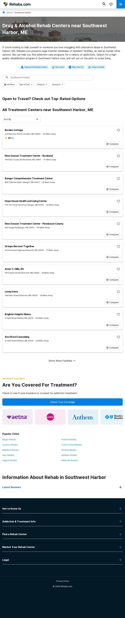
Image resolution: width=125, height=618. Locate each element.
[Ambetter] (50, 417)
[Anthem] (83, 417)
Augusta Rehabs (9, 460)
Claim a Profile (98, 67)
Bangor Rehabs (9, 439)
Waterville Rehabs (69, 460)
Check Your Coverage (62, 402)
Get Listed (59, 67)
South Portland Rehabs (71, 445)
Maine (9, 12)
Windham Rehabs (69, 455)
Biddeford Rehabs (10, 450)
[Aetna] (17, 417)
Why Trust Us (78, 67)
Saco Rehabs (8, 455)
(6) (13, 138)
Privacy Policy (62, 581)
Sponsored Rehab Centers (35, 67)
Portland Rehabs (68, 439)
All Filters (11, 85)
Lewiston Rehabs (10, 445)
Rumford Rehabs (69, 450)
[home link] (3, 12)
